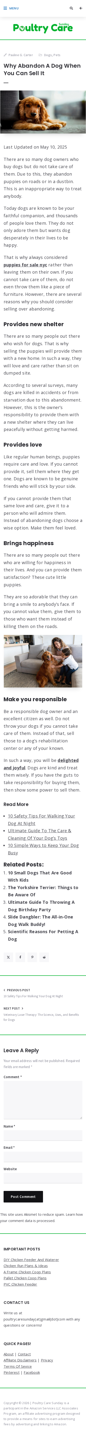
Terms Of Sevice (18, 1366)
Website (10, 1169)
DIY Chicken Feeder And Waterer (31, 1259)
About (9, 1354)
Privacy (47, 1360)
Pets (57, 55)
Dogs (48, 55)
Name (9, 1126)
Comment (13, 1077)
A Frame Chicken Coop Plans (27, 1271)
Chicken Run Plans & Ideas (26, 1265)
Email (9, 1147)
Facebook (32, 1372)
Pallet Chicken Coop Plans (25, 1277)
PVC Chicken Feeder (20, 1284)
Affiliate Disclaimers (20, 1360)
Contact (24, 1354)
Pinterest (12, 1372)
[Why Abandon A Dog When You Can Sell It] (43, 112)
